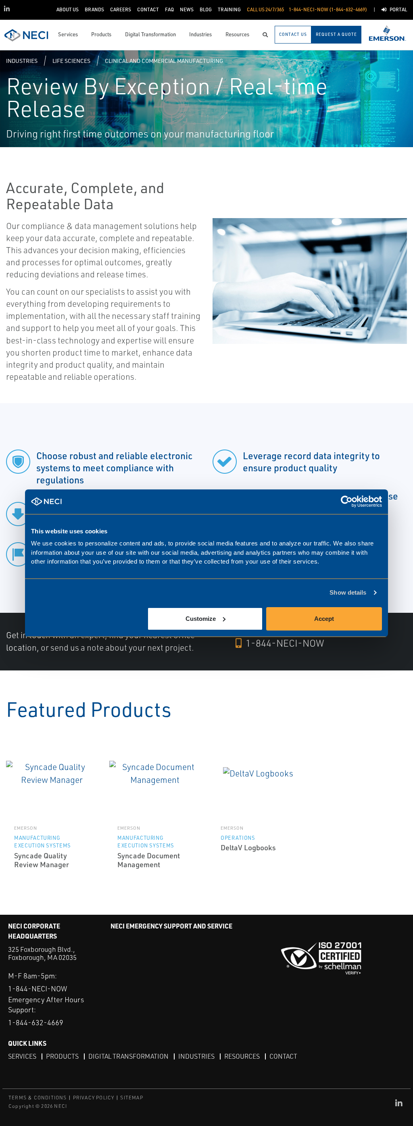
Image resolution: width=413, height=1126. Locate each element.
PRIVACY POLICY (94, 1098)
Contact (283, 1056)
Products (62, 1056)
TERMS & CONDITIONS (37, 1098)
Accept (324, 618)
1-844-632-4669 (35, 1022)
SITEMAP (131, 1098)
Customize (201, 618)
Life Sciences (71, 60)
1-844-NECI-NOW (284, 643)
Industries (22, 60)
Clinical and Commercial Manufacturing (164, 60)
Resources (242, 1056)
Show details (348, 592)
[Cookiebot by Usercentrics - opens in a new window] (346, 501)
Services (22, 1056)
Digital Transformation (128, 1056)
